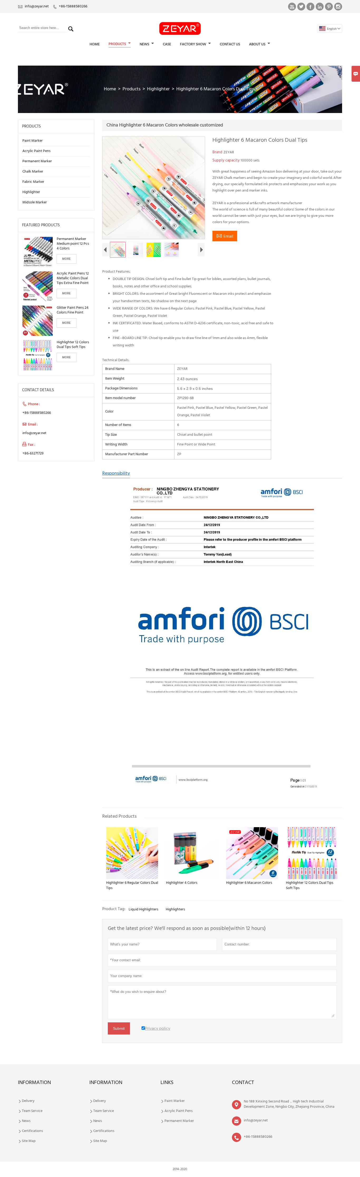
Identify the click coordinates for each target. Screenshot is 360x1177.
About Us (257, 44)
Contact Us (230, 44)
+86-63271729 (32, 453)
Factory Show (193, 44)
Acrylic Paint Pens (36, 151)
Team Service (32, 1111)
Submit (119, 1028)
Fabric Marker (33, 182)
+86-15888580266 (73, 6)
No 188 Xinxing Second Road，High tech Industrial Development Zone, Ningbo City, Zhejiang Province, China (289, 1104)
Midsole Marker (34, 202)
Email (224, 236)
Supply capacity (226, 160)
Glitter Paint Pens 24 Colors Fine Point (73, 310)
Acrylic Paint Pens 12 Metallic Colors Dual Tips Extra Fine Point (73, 278)
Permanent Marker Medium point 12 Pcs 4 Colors (73, 244)
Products (118, 44)
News (145, 44)
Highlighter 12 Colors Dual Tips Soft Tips (73, 345)
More (66, 259)
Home (95, 44)
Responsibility (116, 473)
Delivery (28, 1101)
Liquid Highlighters (143, 909)
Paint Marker (32, 141)
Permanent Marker (37, 161)
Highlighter (158, 89)
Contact (243, 1082)
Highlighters (175, 909)
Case (167, 44)
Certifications (32, 1131)
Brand (217, 152)
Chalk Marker (32, 172)
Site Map (29, 1141)
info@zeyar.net (37, 6)
